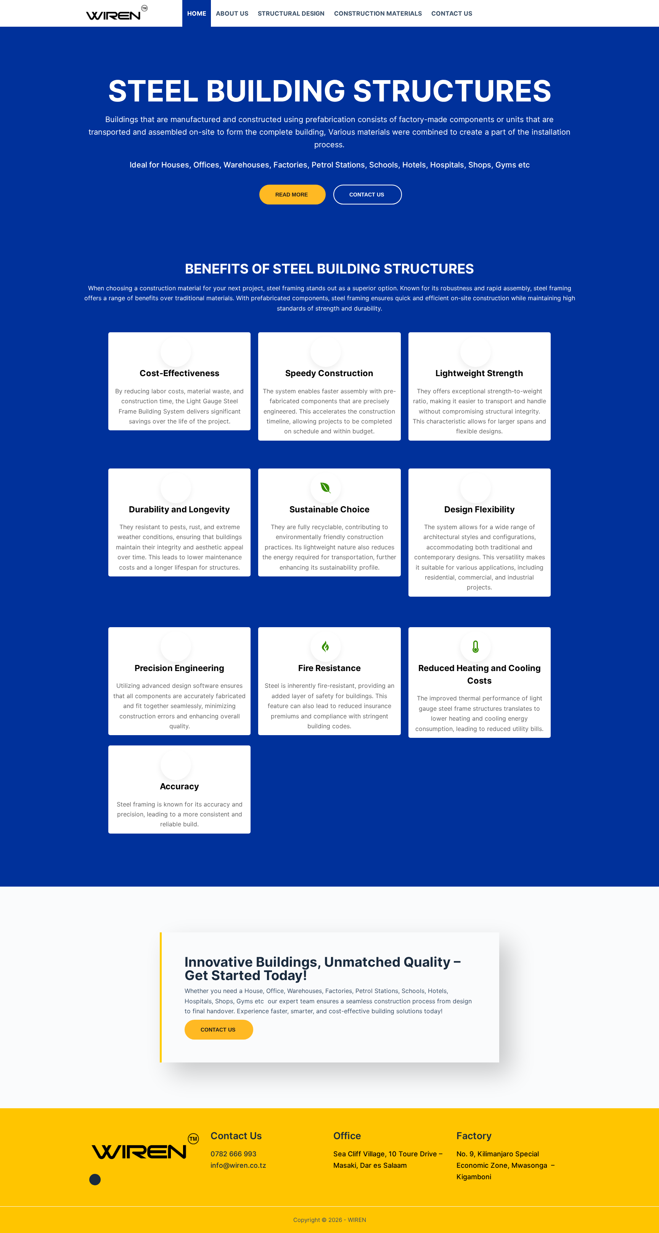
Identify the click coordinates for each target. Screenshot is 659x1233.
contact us (366, 195)
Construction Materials (378, 13)
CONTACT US (218, 1030)
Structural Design (291, 13)
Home (196, 13)
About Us (232, 13)
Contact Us (451, 13)
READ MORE (291, 195)
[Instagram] (95, 1179)
